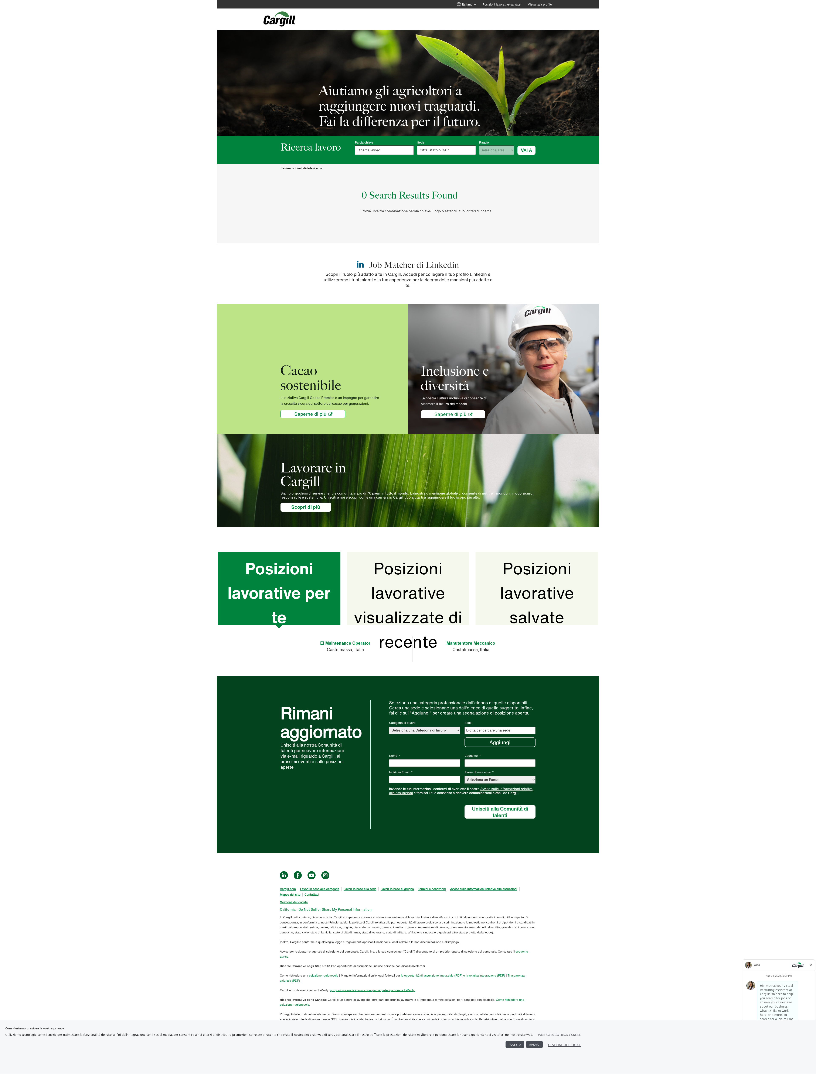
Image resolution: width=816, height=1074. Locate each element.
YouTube (311, 875)
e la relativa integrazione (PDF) (484, 975)
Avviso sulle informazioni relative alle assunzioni (483, 889)
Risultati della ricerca (308, 168)
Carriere (285, 168)
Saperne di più (310, 414)
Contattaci (312, 894)
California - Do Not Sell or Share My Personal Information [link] (326, 909)
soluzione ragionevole (323, 975)
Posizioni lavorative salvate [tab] (537, 590)
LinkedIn (284, 875)
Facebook (298, 875)
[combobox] (446, 150)
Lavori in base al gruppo (397, 889)
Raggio (484, 142)
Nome (394, 756)
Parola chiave (364, 142)
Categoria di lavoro (402, 723)
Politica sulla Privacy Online (559, 1035)
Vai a (526, 150)
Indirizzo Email (401, 772)
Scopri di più (311, 507)
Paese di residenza (479, 772)
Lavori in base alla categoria (319, 889)
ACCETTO (515, 1044)
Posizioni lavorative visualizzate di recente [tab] (408, 590)
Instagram (325, 875)
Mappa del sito (290, 894)
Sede (420, 142)
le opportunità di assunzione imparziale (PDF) (431, 975)
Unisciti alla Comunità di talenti (500, 812)
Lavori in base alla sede (360, 889)
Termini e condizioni (432, 889)
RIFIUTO (534, 1044)
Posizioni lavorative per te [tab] (279, 590)
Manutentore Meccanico (470, 643)
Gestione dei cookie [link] (294, 902)
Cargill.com (288, 889)
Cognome (473, 756)
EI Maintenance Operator (345, 643)
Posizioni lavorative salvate (501, 4)
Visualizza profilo (540, 4)
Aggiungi (499, 742)
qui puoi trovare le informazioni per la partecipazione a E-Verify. (372, 990)
